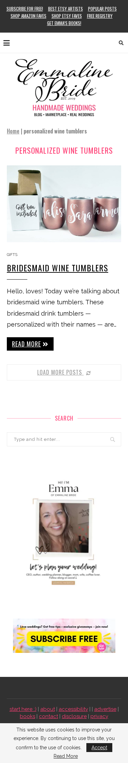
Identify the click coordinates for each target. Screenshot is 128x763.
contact (48, 716)
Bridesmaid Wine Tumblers (57, 267)
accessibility (73, 709)
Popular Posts (102, 8)
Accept (99, 747)
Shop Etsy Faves (67, 15)
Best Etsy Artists (65, 8)
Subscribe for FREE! (24, 8)
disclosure (74, 716)
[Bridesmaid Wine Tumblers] (64, 203)
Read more (26, 343)
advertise (105, 709)
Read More (66, 756)
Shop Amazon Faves (28, 15)
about (47, 709)
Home (13, 131)
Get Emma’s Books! (64, 23)
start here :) (23, 709)
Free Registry (100, 15)
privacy (99, 716)
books (27, 716)
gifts (12, 255)
